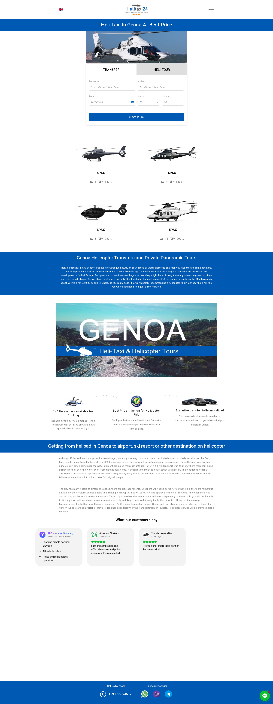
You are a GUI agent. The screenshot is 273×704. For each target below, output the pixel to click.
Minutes (167, 96)
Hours (141, 96)
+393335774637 (120, 694)
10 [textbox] (141, 102)
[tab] (111, 69)
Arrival (141, 81)
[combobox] (112, 87)
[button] (265, 696)
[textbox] (112, 87)
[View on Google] (94, 535)
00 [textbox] (165, 102)
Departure (94, 81)
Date (91, 96)
